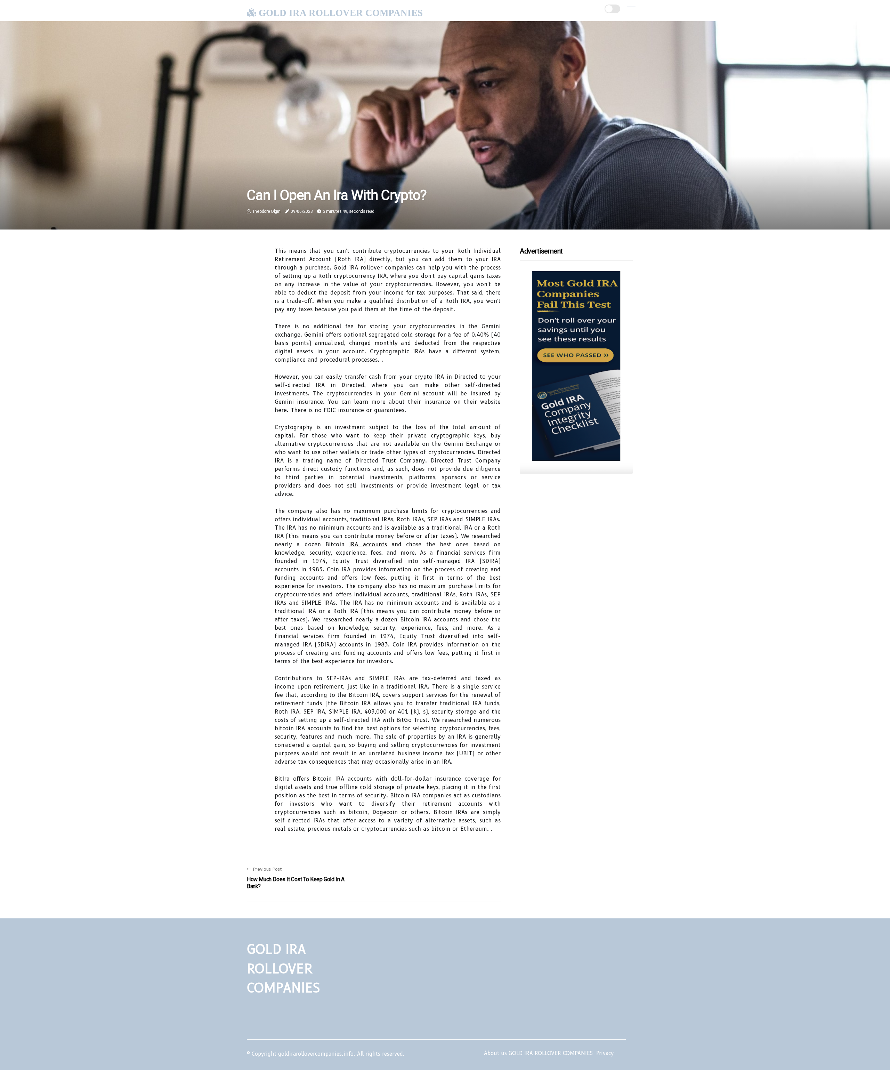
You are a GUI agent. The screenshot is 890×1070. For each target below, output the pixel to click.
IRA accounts (368, 544)
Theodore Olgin (266, 211)
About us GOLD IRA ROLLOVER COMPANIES (538, 1053)
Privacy (605, 1053)
